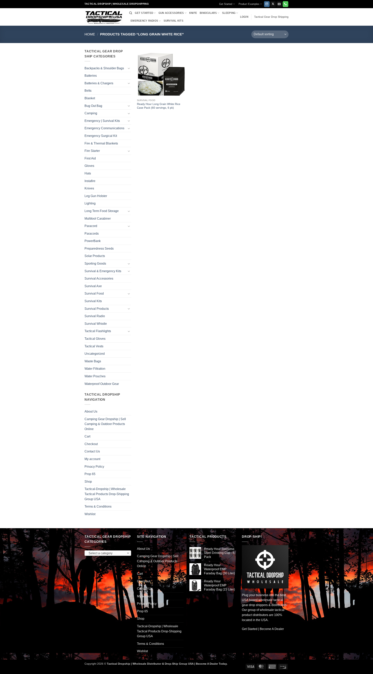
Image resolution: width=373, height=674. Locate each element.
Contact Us (92, 451)
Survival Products (97, 308)
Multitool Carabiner (98, 218)
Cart (87, 436)
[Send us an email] (279, 4)
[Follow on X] (273, 4)
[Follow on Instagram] (267, 4)
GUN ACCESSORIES (171, 12)
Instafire (90, 181)
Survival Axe (93, 286)
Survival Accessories (99, 278)
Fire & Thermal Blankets (101, 143)
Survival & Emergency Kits (103, 271)
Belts (88, 90)
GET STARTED (144, 12)
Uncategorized (95, 353)
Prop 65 (90, 474)
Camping (91, 113)
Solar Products (95, 256)
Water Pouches (95, 376)
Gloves (89, 165)
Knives (89, 188)
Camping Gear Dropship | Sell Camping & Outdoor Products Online (105, 424)
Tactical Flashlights (98, 331)
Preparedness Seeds (99, 248)
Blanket (90, 98)
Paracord (91, 226)
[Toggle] (128, 68)
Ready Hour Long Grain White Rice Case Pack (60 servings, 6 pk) (158, 105)
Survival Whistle (96, 323)
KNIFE (193, 12)
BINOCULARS (208, 12)
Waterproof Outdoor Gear (102, 383)
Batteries (91, 75)
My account (92, 459)
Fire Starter (92, 150)
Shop (88, 481)
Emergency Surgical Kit (101, 135)
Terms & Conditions (98, 506)
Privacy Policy (94, 466)
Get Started (225, 4)
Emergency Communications (104, 128)
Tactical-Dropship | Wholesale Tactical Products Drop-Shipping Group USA (107, 494)
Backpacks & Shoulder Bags (104, 68)
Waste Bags (93, 361)
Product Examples (249, 4)
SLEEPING (228, 12)
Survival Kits (93, 301)
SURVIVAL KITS (173, 20)
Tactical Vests (94, 346)
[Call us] (285, 4)
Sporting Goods (95, 263)
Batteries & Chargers (99, 83)
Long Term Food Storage (102, 211)
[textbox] (107, 553)
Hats (88, 173)
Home (90, 34)
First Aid (90, 158)
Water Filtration (95, 368)
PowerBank (93, 241)
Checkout (91, 444)
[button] (244, 17)
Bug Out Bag (93, 105)
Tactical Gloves (95, 338)
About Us (91, 411)
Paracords (92, 233)
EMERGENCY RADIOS (144, 20)
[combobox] (108, 553)
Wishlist (90, 514)
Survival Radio (95, 316)
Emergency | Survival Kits (102, 120)
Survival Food (94, 293)
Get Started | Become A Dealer (263, 629)
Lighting (90, 203)
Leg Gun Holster (96, 196)
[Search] (130, 13)
